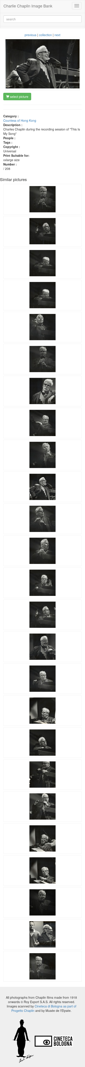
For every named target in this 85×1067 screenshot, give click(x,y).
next (57, 35)
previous (30, 35)
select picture (18, 96)
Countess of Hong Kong (19, 120)
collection (45, 35)
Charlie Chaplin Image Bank (27, 6)
